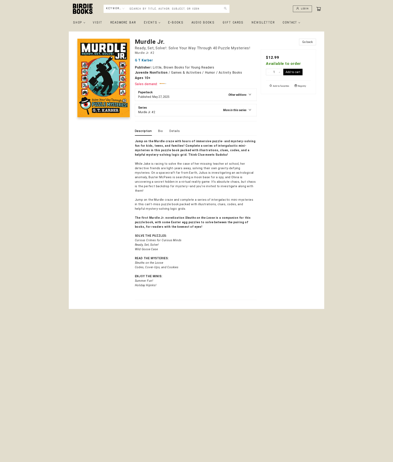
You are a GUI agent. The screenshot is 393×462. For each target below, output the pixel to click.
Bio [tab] (160, 131)
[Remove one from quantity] (268, 72)
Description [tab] (143, 131)
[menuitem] (79, 22)
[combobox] (115, 8)
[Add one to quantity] (279, 72)
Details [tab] (174, 131)
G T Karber (144, 60)
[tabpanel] (196, 219)
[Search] (225, 9)
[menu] (196, 22)
